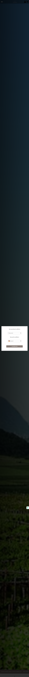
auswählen (14, 346)
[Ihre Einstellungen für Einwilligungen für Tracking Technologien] (27, 507)
